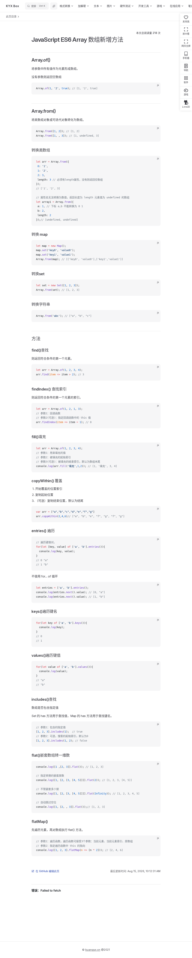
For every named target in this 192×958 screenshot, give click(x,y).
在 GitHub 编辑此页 (47, 871)
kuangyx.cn (92, 949)
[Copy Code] (154, 88)
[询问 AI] (53, 6)
